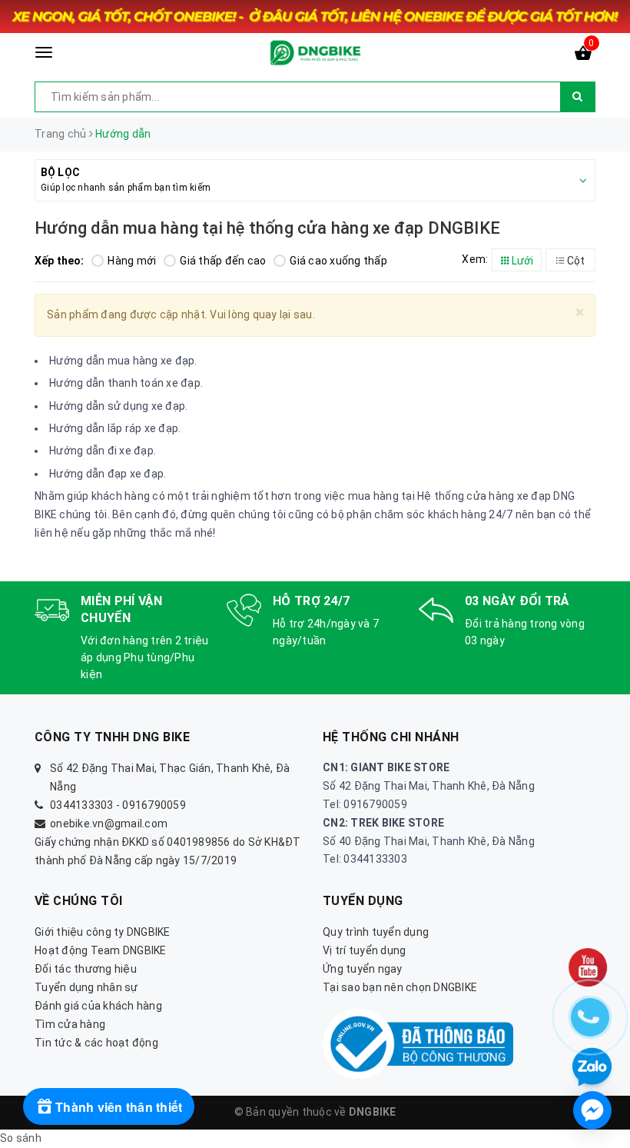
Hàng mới (132, 261)
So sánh (20, 1138)
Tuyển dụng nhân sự (86, 987)
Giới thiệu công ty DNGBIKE (103, 932)
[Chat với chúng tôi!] (592, 1110)
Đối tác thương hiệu (86, 969)
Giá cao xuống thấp (338, 261)
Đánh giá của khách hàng (98, 1006)
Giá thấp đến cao (223, 261)
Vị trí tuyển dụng (364, 950)
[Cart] (583, 56)
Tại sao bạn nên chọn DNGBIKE (400, 987)
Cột (575, 261)
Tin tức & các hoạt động (96, 1043)
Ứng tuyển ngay (363, 969)
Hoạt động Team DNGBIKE (101, 950)
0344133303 (82, 805)
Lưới (521, 261)
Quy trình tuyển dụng (376, 932)
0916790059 (154, 805)
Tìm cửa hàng (70, 1024)
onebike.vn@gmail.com (108, 823)
